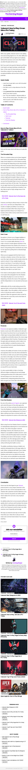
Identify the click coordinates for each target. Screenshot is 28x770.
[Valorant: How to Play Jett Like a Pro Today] (14, 605)
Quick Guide (6, 108)
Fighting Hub (10, 593)
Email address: (14, 533)
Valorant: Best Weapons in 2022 (10, 595)
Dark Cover (8, 116)
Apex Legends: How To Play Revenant (11, 746)
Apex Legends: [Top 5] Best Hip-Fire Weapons (13, 751)
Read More (5, 709)
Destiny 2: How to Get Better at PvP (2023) (12, 760)
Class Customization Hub (13, 692)
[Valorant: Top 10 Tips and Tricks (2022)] (14, 667)
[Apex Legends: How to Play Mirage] (14, 687)
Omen (21, 241)
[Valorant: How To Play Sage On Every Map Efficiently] (14, 626)
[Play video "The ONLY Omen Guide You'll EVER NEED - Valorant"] (14, 139)
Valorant (21, 485)
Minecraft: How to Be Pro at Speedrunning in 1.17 (14, 741)
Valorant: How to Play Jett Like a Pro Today (12, 615)
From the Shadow (10, 120)
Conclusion (6, 123)
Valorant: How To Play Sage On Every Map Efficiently (14, 636)
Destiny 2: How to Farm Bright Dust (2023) (12, 755)
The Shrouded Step (11, 114)
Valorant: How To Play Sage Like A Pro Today (11, 656)
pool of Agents (15, 403)
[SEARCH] (26, 18)
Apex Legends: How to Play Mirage (11, 696)
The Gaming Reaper (14, 14)
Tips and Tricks (5, 674)
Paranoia (8, 118)
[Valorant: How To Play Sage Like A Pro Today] (14, 647)
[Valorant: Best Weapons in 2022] (14, 586)
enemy (5, 204)
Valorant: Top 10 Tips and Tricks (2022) (13, 677)
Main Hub (3, 593)
